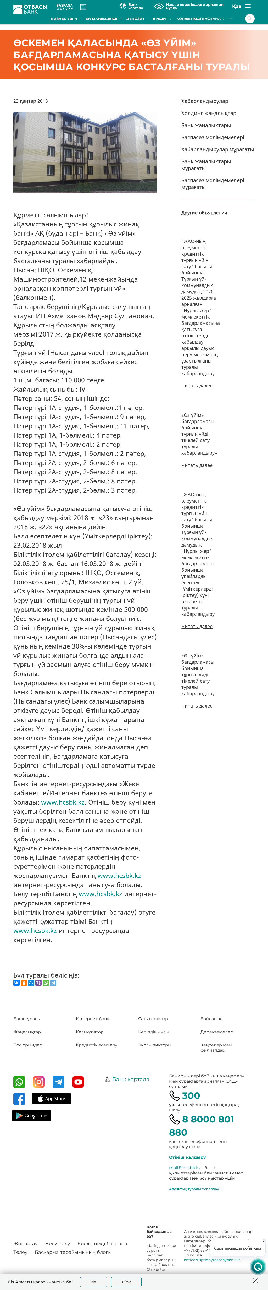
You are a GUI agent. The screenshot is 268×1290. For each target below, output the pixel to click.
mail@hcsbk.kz (185, 1167)
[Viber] (38, 983)
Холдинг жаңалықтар (208, 113)
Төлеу (20, 1252)
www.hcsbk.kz (63, 801)
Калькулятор (90, 1031)
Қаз (236, 6)
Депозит (136, 19)
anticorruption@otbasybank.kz (212, 1259)
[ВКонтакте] (16, 983)
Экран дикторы (154, 1045)
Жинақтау (25, 1243)
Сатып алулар (153, 1018)
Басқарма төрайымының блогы (73, 1252)
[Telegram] (53, 983)
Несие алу (57, 1243)
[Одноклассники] (24, 983)
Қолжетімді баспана (199, 19)
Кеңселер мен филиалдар (216, 1048)
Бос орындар (27, 1045)
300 (191, 1095)
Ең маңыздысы (102, 19)
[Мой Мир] (31, 983)
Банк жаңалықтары (206, 125)
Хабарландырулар (204, 101)
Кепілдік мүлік (153, 1031)
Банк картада (130, 1079)
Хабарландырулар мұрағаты (217, 149)
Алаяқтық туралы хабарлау (194, 1188)
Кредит (161, 19)
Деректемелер (216, 1031)
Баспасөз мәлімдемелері (212, 137)
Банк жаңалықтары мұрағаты (206, 165)
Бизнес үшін (64, 19)
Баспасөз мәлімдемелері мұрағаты (212, 184)
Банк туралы (27, 1018)
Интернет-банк (92, 1018)
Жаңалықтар (27, 1031)
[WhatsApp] (46, 983)
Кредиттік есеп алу (96, 1045)
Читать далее (197, 385)
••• (231, 19)
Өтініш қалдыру (187, 1157)
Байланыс (211, 1018)
